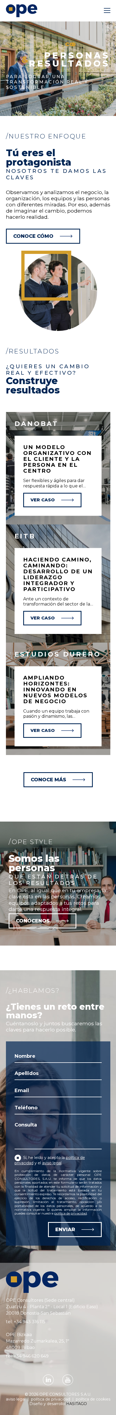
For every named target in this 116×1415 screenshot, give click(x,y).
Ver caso (42, 499)
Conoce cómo (33, 236)
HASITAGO (76, 1403)
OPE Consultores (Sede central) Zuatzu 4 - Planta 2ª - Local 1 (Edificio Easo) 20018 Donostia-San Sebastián (52, 1307)
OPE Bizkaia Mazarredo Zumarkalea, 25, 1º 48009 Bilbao (37, 1341)
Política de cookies (93, 1399)
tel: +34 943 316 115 (25, 1321)
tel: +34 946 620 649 (27, 1356)
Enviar (65, 1229)
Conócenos (33, 921)
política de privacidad (70, 1213)
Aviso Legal (16, 1399)
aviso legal (52, 1163)
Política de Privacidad (51, 1399)
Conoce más (48, 780)
